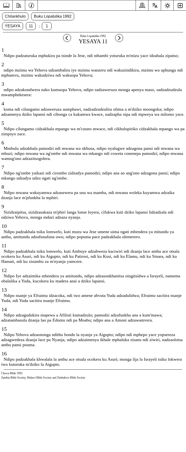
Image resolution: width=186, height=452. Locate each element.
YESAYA (12, 26)
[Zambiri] (31, 5)
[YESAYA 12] (119, 40)
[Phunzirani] (18, 5)
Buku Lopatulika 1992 (52, 16)
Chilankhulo (15, 16)
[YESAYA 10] (67, 40)
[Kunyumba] (6, 5)
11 (31, 26)
